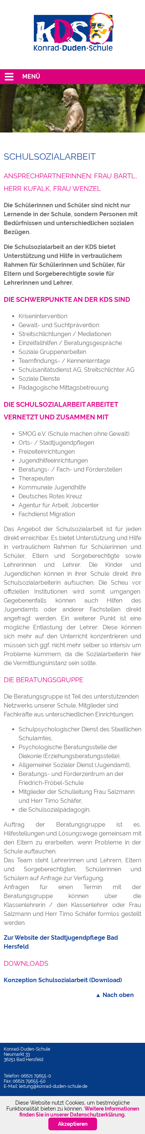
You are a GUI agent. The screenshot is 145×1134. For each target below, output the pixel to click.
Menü (31, 76)
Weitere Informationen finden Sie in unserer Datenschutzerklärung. (79, 1112)
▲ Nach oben (114, 995)
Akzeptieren (72, 1124)
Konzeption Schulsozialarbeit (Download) (63, 980)
